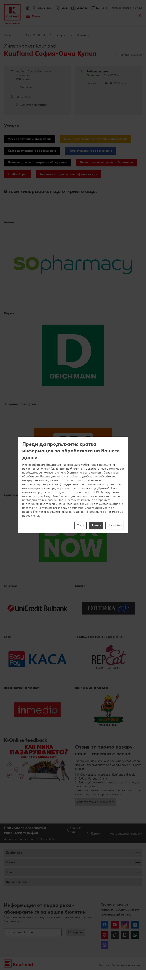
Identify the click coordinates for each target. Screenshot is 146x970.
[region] (73, 485)
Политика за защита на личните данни (58, 511)
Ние (25, 464)
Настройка (115, 525)
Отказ (80, 525)
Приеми (96, 525)
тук (38, 515)
